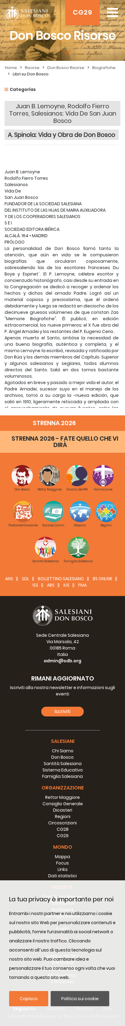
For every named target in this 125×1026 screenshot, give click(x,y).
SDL (25, 579)
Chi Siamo (62, 751)
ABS (51, 585)
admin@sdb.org (62, 661)
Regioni (62, 816)
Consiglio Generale (62, 804)
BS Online (102, 579)
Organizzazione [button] (63, 787)
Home (11, 68)
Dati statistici (62, 876)
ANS (9, 579)
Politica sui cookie (80, 999)
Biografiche (104, 68)
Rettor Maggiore (62, 797)
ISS (35, 585)
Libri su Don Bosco (31, 74)
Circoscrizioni (62, 823)
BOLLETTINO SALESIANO (61, 579)
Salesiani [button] (62, 741)
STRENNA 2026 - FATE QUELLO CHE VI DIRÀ (65, 441)
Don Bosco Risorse (65, 68)
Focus (62, 863)
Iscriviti (62, 711)
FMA (82, 585)
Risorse (32, 68)
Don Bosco (62, 757)
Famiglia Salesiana (62, 776)
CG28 (63, 829)
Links (63, 869)
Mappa (62, 857)
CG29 (82, 12)
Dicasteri (62, 810)
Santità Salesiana (63, 764)
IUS (66, 585)
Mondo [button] (62, 847)
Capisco (29, 999)
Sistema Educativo (62, 770)
